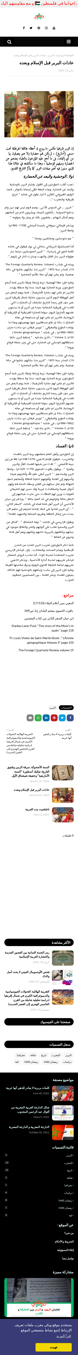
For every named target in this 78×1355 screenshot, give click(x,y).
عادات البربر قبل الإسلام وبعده (31, 789)
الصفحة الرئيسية (65, 55)
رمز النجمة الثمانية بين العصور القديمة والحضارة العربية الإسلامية (27, 954)
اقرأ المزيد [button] (63, 1336)
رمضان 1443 (31, 1061)
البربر (51, 55)
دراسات (67, 1061)
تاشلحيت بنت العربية (37, 809)
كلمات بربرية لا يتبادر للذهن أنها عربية (27, 1087)
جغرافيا (21, 1055)
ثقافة (33, 1055)
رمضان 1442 (51, 1061)
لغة (17, 1061)
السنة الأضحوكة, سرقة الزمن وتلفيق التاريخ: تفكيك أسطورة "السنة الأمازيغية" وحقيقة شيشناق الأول (28, 771)
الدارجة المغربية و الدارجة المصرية (29, 1127)
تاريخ (43, 1055)
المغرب (56, 1055)
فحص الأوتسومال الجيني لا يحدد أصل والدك (28, 974)
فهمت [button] (53, 1347)
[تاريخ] (39, 1297)
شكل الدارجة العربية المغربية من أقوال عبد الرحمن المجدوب (30, 1109)
